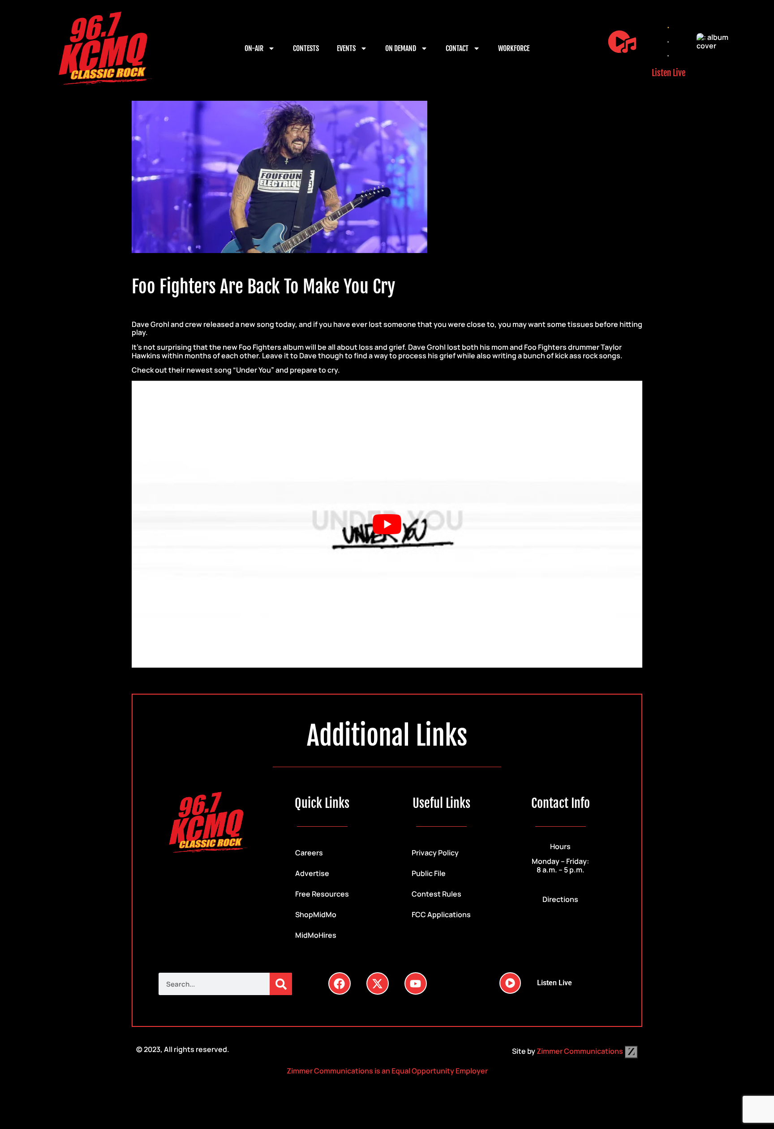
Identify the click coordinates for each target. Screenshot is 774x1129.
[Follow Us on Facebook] (339, 983)
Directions (560, 899)
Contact (457, 48)
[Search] (281, 984)
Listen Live (668, 73)
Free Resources (322, 894)
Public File (429, 873)
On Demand (400, 48)
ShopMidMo (315, 914)
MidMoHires (315, 935)
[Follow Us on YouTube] (415, 983)
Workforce (513, 48)
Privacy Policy (435, 853)
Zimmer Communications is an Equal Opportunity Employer (387, 1071)
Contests (306, 48)
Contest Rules (436, 894)
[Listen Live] (622, 42)
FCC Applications (441, 914)
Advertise (312, 873)
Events (346, 48)
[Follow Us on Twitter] (377, 983)
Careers (309, 853)
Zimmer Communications (580, 1051)
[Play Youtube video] (387, 524)
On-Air (254, 48)
